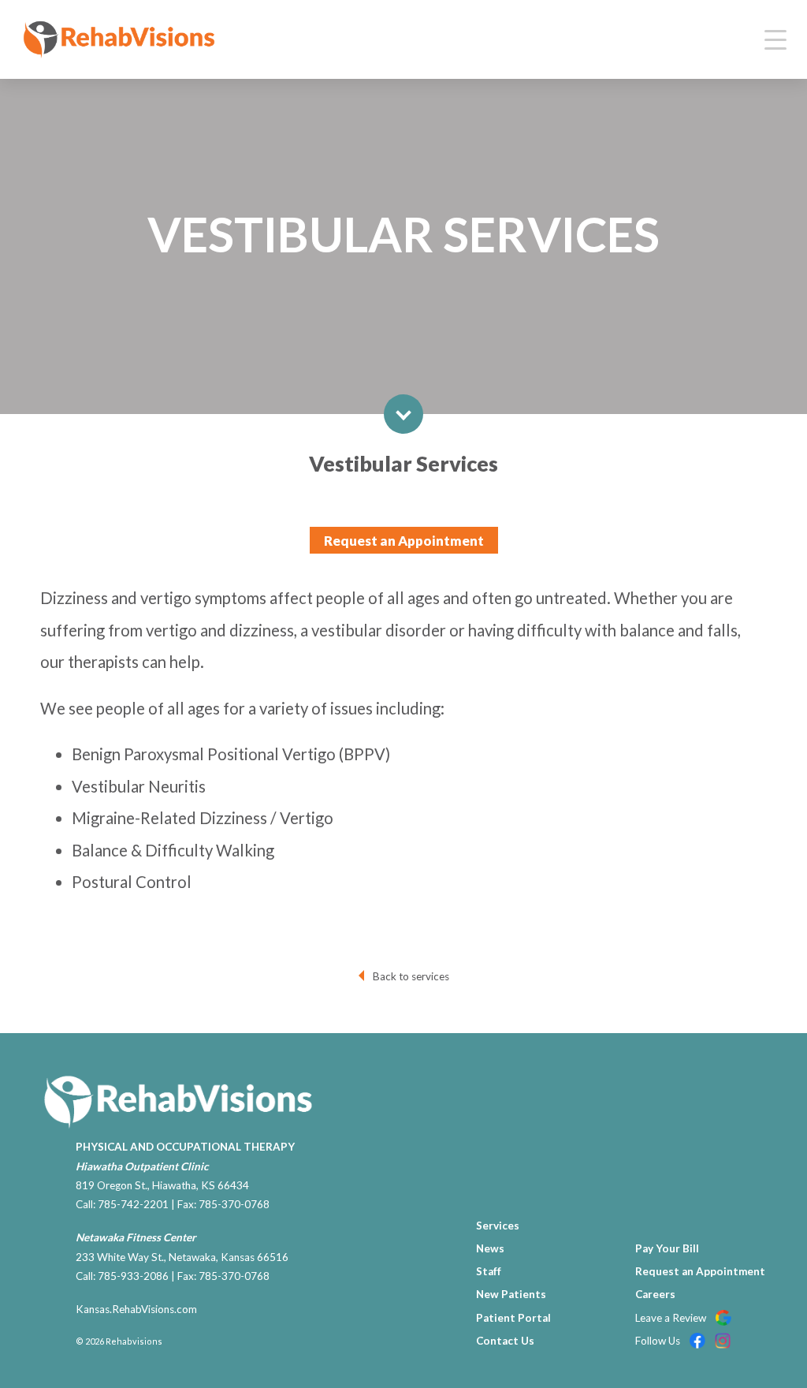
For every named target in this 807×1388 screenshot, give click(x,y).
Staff (488, 1271)
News (490, 1248)
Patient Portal (513, 1318)
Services (497, 1225)
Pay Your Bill (667, 1248)
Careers (655, 1294)
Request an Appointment (404, 540)
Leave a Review (671, 1318)
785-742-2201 (133, 1204)
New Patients (511, 1294)
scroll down (403, 414)
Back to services (411, 976)
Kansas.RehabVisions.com (136, 1309)
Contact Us (505, 1340)
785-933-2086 (133, 1276)
